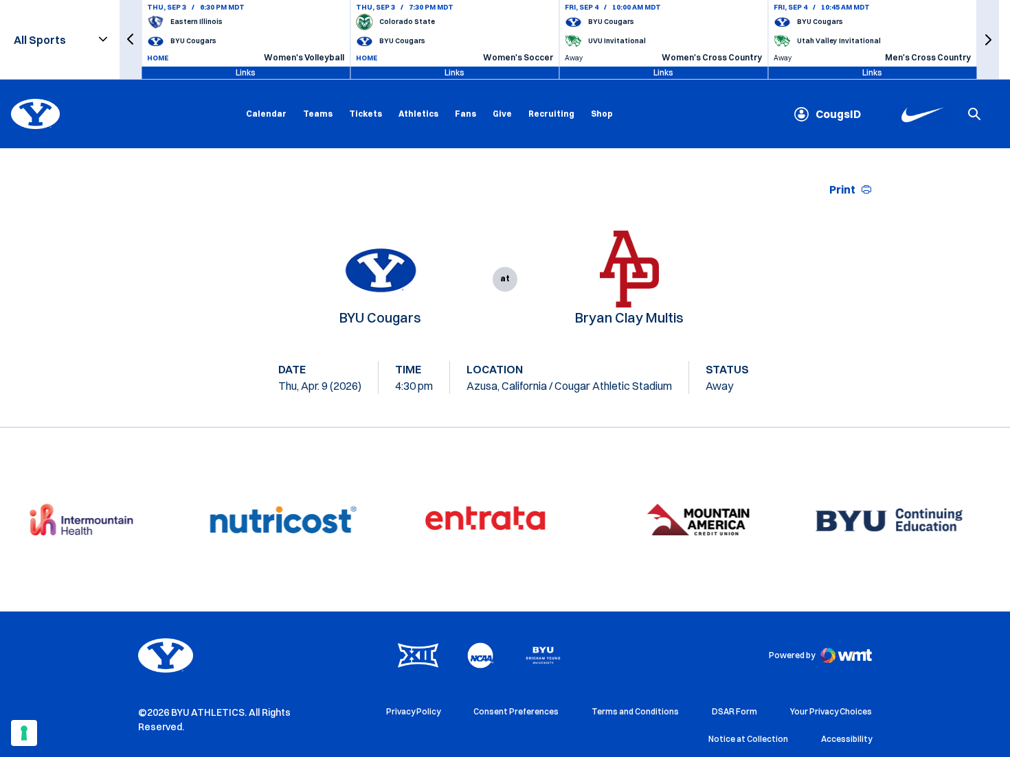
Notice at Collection (748, 739)
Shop (602, 113)
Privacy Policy (413, 711)
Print (842, 189)
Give (502, 113)
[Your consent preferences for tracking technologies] (24, 733)
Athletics (418, 113)
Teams (318, 113)
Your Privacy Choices (831, 711)
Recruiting (551, 113)
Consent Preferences (516, 711)
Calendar (266, 113)
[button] (131, 39)
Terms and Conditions (635, 711)
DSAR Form (734, 711)
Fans (465, 113)
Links (246, 72)
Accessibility (846, 738)
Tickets (365, 113)
